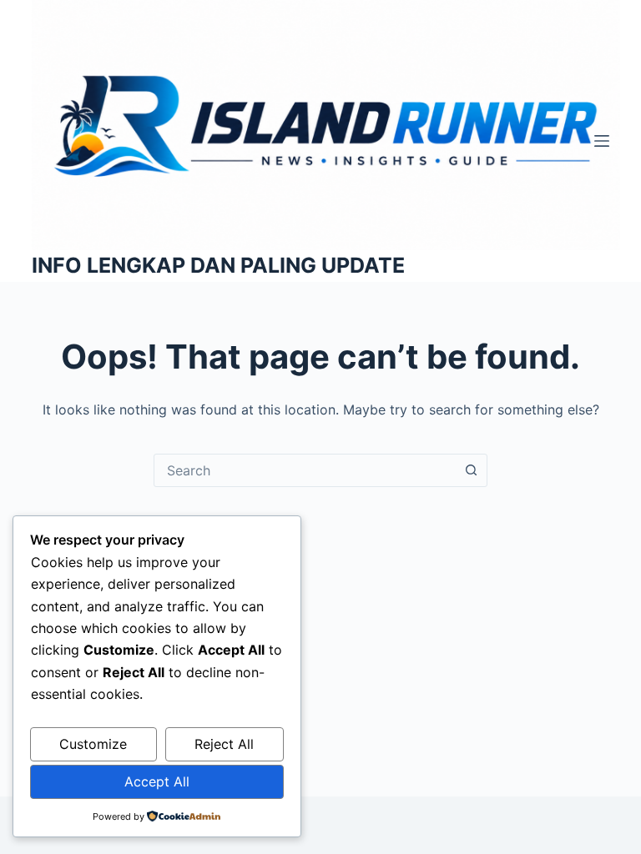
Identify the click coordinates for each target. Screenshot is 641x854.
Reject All (224, 744)
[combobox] (304, 470)
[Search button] (471, 470)
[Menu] (601, 140)
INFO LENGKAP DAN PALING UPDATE (218, 265)
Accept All (156, 781)
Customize (93, 744)
